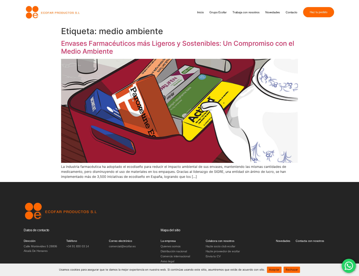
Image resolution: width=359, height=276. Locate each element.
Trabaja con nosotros (245, 12)
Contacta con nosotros (310, 241)
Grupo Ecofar (218, 12)
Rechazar (292, 269)
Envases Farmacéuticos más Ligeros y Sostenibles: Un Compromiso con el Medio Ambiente (177, 47)
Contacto (291, 12)
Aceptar (274, 269)
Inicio (200, 12)
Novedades (272, 12)
